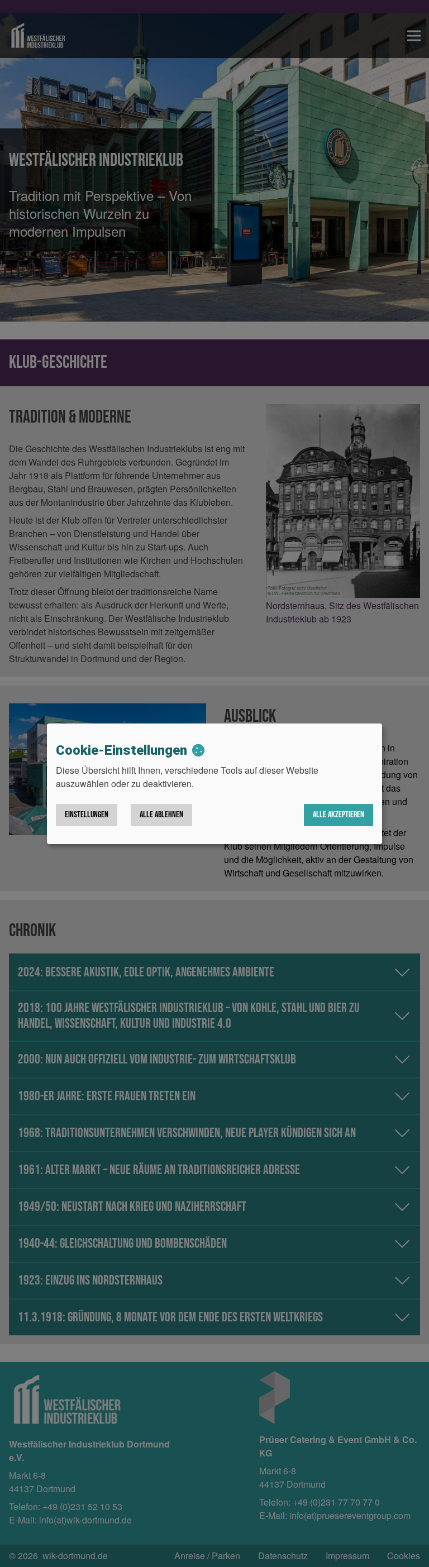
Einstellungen (86, 814)
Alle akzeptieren (338, 814)
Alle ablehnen (161, 814)
